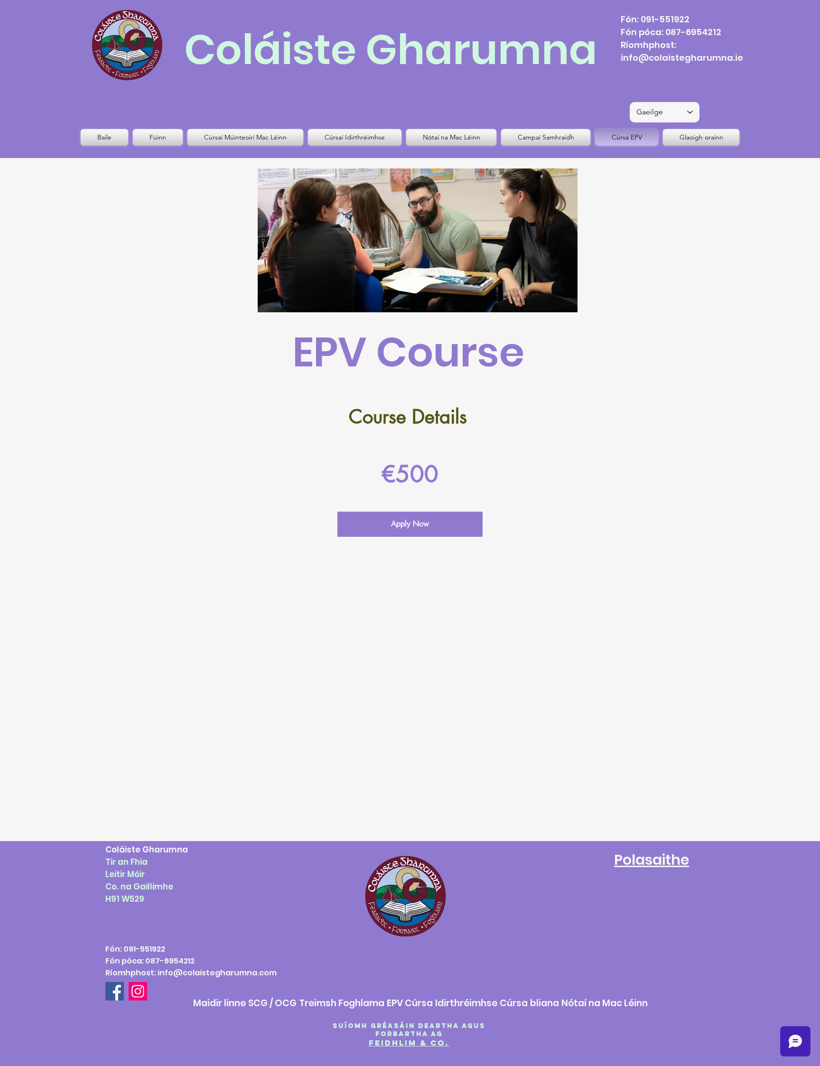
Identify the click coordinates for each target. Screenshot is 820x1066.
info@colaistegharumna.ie (682, 58)
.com (267, 972)
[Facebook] (114, 991)
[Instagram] (138, 991)
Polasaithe (651, 860)
